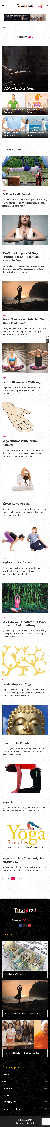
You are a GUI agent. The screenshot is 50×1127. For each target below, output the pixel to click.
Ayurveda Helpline (26, 1109)
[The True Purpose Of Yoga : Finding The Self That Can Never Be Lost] (25, 230)
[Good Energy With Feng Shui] (25, 956)
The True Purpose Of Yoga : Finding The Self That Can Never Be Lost (21, 256)
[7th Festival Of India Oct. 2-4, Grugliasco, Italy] (25, 1034)
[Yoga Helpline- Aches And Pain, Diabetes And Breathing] (25, 598)
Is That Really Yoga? (16, 194)
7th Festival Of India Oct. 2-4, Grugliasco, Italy (22, 1053)
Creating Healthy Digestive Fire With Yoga (13, 132)
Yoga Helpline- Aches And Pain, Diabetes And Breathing (24, 623)
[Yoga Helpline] (25, 778)
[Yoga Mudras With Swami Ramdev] (25, 417)
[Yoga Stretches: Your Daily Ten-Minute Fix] (25, 834)
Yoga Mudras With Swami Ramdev (20, 442)
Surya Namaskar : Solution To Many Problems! (23, 321)
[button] (47, 339)
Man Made (26, 1088)
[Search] (47, 6)
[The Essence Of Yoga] (25, 480)
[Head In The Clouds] (25, 720)
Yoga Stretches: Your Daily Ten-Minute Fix (24, 859)
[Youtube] (29, 925)
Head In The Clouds (15, 743)
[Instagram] (25, 925)
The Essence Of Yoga (16, 503)
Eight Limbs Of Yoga (16, 562)
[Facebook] (20, 925)
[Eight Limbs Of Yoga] (25, 539)
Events (26, 1075)
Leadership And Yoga (17, 684)
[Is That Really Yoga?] (25, 171)
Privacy (19, 1123)
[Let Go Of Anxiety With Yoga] (25, 358)
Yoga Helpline (12, 802)
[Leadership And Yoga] (25, 661)
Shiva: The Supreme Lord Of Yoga (36, 132)
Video (26, 1095)
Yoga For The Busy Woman (13, 110)
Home (4, 27)
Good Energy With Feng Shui (15, 974)
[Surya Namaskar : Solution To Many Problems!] (25, 296)
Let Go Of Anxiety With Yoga (22, 382)
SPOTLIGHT (26, 1102)
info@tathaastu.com (30, 920)
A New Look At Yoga (19, 88)
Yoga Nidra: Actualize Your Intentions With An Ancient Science (35, 106)
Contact (30, 1123)
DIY (26, 1082)
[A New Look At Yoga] (25, 69)
